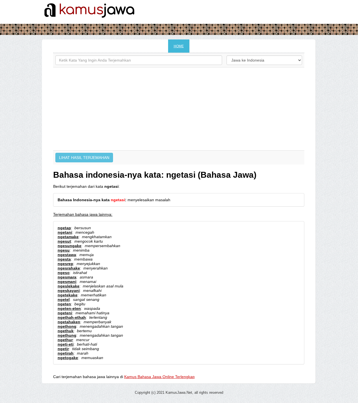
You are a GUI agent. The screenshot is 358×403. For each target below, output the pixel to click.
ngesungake (69, 245)
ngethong (67, 326)
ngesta (64, 259)
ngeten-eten (69, 308)
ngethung (67, 335)
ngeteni (65, 313)
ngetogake (68, 357)
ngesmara (67, 277)
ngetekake (67, 295)
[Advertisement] (178, 109)
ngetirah (66, 353)
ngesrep (65, 263)
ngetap (64, 228)
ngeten (64, 304)
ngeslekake (68, 286)
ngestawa (67, 254)
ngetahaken (69, 322)
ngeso (64, 272)
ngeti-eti (66, 344)
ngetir (63, 348)
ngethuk (66, 331)
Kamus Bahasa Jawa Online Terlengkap (159, 376)
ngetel (64, 299)
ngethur (65, 340)
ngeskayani (69, 290)
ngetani (65, 232)
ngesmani (67, 281)
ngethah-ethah (72, 317)
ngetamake (68, 237)
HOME (179, 46)
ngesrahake (69, 268)
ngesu (64, 250)
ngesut (64, 241)
